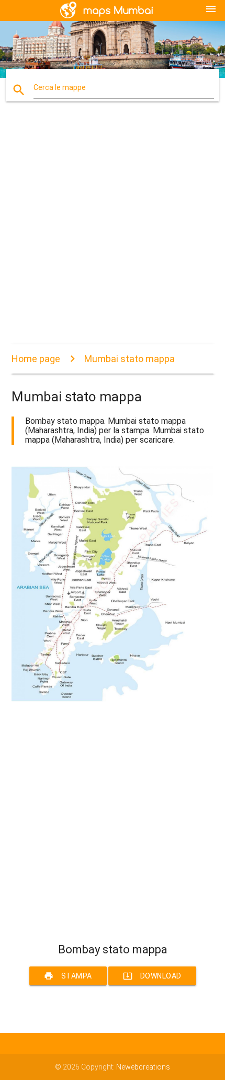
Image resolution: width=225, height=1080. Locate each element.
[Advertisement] (112, 231)
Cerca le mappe (59, 87)
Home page (36, 358)
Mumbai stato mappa (129, 358)
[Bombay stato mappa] (113, 699)
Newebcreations (143, 1067)
